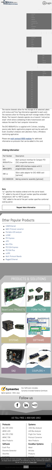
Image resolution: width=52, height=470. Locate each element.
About (30, 447)
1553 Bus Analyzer (35, 428)
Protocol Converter (35, 437)
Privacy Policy (33, 462)
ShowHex (5, 453)
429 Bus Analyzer (34, 431)
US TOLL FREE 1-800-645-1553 (26, 417)
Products (31, 453)
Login (48, 3)
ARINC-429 (6, 431)
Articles (31, 450)
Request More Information (26, 207)
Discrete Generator (9, 450)
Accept (26, 467)
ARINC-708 (6, 437)
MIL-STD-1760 (7, 434)
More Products (7, 440)
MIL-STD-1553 (7, 428)
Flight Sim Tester (34, 434)
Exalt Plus (6, 447)
